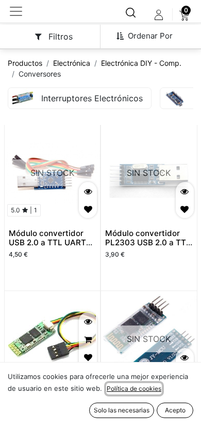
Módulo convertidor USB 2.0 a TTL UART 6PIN (47, 242)
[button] (148, 36)
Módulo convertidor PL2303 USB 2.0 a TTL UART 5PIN (148, 242)
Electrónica (71, 63)
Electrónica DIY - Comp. (141, 63)
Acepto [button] (175, 410)
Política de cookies (134, 388)
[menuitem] (184, 15)
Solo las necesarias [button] (121, 410)
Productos (25, 63)
